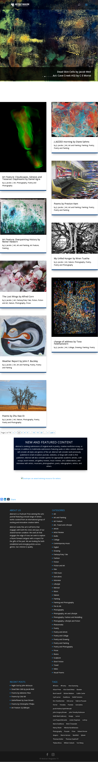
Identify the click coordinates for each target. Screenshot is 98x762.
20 (41, 432)
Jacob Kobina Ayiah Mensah (62, 709)
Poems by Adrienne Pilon (21, 693)
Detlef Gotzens (77, 697)
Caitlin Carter (80, 693)
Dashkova (66, 697)
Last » (52, 432)
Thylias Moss (57, 743)
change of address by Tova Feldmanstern (68, 342)
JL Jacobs (8, 183)
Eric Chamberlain (58, 701)
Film (55, 569)
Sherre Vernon (65, 735)
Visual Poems (59, 672)
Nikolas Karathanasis (71, 728)
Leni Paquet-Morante (60, 720)
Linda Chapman (74, 720)
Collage (71, 347)
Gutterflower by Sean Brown (22, 700)
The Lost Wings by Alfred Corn (18, 296)
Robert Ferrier (82, 731)
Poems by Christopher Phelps (22, 704)
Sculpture (57, 658)
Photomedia (58, 624)
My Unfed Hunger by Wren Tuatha (71, 258)
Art (15, 183)
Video (56, 669)
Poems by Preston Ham (66, 203)
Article (56, 528)
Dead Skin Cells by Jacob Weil (74, 71)
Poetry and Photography (11, 422)
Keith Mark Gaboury (59, 716)
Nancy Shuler (57, 728)
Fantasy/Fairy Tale (24, 300)
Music (56, 591)
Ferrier (55, 705)
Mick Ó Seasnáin (71, 724)
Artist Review (59, 532)
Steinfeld (76, 735)
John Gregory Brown (60, 712)
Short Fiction (58, 661)
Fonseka (62, 705)
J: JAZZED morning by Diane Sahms (71, 141)
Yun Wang (80, 743)
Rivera (56, 654)
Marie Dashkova (58, 724)
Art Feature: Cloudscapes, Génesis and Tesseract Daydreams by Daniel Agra (22, 177)
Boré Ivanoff (57, 693)
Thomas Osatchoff (72, 739)
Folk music (58, 573)
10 (34, 432)
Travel (56, 665)
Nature (11, 303)
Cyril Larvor (57, 697)
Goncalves (58, 576)
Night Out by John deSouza (21, 685)
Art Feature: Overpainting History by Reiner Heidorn (21, 240)
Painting (5, 248)
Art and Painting (23, 245)
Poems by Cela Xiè (18, 696)
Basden (79, 690)
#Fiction (55, 686)
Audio (56, 536)
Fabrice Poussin (81, 701)
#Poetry (63, 686)
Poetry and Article (60, 632)
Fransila (70, 705)
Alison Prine (57, 690)
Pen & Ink (57, 606)
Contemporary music (62, 543)
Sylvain (83, 735)
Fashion (57, 558)
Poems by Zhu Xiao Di (13, 415)
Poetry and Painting (61, 148)
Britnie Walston (69, 693)
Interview (57, 580)
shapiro (55, 735)
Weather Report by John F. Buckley (20, 361)
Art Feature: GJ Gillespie (20, 708)
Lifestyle (57, 584)
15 (38, 432)
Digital (56, 547)
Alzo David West (68, 690)
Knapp (71, 716)
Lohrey (84, 720)
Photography (22, 183)
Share (13, 499)
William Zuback (69, 743)
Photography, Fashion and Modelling (68, 617)
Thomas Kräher (58, 739)
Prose (28, 303)
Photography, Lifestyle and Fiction (67, 621)
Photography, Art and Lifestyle (65, 613)
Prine (73, 731)
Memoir (57, 588)
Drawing (78, 347)
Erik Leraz (70, 701)
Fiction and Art (59, 565)
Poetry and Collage (61, 636)
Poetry (32, 365)
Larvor (78, 716)
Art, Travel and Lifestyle (63, 525)
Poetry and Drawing (61, 639)
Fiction (34, 300)
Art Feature (34, 245)
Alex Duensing (73, 686)
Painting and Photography (64, 602)
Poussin (66, 731)
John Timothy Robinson (77, 712)
